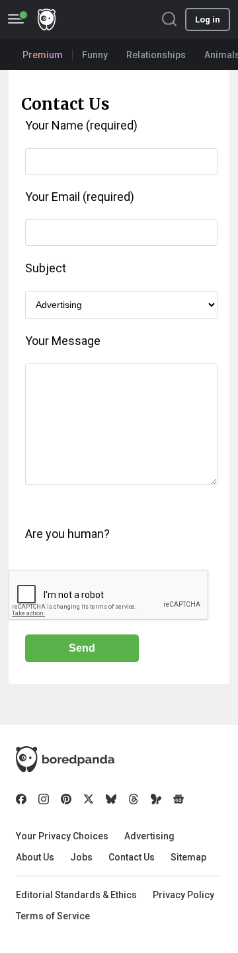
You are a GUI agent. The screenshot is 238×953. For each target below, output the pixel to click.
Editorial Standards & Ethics (76, 895)
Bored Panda (65, 759)
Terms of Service (53, 916)
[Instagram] (43, 799)
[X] (88, 799)
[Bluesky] (111, 799)
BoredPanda (46, 19)
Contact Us (131, 857)
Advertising (149, 836)
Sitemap (188, 857)
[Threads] (133, 799)
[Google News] (178, 799)
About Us (35, 857)
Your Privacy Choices (62, 836)
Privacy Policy (183, 895)
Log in (207, 19)
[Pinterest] (66, 799)
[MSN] (156, 799)
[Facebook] (21, 799)
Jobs (81, 857)
